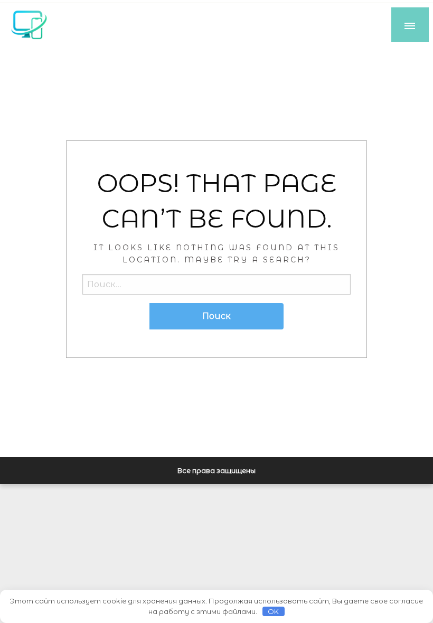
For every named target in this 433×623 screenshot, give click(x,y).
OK (273, 611)
